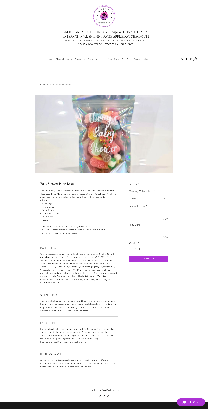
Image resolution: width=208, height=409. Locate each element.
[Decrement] (131, 248)
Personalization (138, 206)
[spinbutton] (135, 248)
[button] (195, 59)
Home (43, 84)
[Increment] (140, 248)
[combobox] (148, 198)
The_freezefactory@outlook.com (104, 389)
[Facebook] (186, 59)
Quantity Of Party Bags (142, 191)
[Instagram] (182, 59)
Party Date (135, 224)
